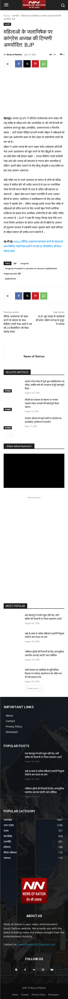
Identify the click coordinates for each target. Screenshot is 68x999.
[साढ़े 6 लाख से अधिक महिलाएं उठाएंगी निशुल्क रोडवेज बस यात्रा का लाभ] (13, 638)
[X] (27, 63)
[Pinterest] (35, 63)
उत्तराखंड (8, 391)
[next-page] (11, 435)
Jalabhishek (10, 278)
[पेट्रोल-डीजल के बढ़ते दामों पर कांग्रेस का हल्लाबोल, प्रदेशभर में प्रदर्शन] (13, 423)
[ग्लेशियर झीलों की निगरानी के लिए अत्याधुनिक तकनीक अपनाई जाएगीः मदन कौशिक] (13, 656)
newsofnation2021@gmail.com (36, 944)
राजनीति (15, 15)
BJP (15, 263)
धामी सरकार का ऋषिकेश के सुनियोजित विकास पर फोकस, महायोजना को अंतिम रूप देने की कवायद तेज (43, 673)
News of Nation (14, 54)
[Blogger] (16, 969)
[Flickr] (34, 969)
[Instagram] (42, 969)
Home (7, 15)
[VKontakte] (51, 969)
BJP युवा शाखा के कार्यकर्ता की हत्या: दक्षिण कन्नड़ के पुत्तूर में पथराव (50, 320)
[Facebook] (18, 63)
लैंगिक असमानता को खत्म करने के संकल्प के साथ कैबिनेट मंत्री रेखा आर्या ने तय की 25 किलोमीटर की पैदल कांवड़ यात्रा (18, 324)
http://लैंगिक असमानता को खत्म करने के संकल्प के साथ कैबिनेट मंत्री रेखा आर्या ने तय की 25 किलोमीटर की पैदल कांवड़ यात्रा (33, 246)
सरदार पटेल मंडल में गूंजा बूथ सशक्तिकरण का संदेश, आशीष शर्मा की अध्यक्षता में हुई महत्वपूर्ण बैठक (44, 385)
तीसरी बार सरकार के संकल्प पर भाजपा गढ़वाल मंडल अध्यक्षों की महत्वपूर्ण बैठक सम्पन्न (42, 403)
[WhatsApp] (43, 63)
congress (24, 263)
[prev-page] (6, 435)
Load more (32, 688)
